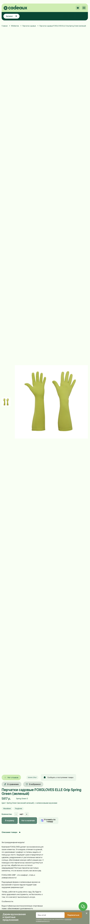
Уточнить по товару (50, 820)
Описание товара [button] (9, 832)
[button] (84, 8)
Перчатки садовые (29, 26)
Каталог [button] (9, 16)
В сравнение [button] (13, 784)
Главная (5, 26)
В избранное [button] (35, 784)
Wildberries (15, 26)
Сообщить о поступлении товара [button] (60, 777)
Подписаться (73, 915)
